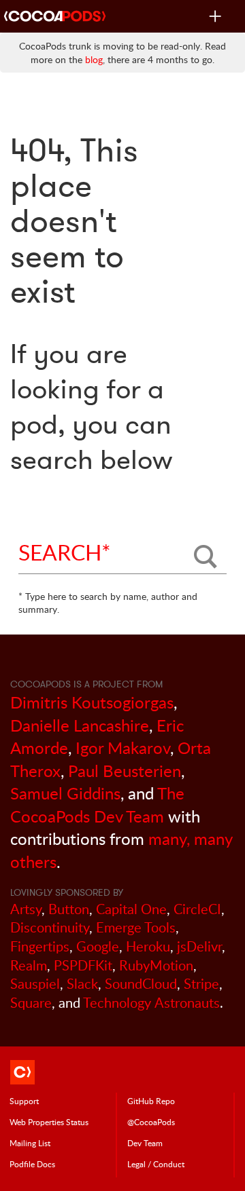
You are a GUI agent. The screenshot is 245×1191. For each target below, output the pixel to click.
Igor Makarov (123, 747)
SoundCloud (141, 984)
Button (68, 909)
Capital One (131, 909)
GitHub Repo (151, 1100)
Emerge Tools (136, 927)
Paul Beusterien (124, 770)
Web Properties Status (49, 1121)
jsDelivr (199, 946)
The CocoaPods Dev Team (97, 804)
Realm (28, 965)
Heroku (148, 946)
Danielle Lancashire (79, 725)
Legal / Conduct (155, 1163)
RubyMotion (156, 965)
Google (97, 946)
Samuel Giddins (65, 793)
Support (24, 1100)
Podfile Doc (32, 1163)
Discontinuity (49, 927)
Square (31, 1003)
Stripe (201, 984)
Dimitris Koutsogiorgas (92, 702)
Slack (82, 984)
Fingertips (39, 946)
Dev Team (145, 1142)
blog (94, 59)
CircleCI (197, 909)
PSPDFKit (83, 965)
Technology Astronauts (151, 1003)
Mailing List (30, 1142)
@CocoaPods (151, 1121)
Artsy (26, 909)
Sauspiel (35, 984)
